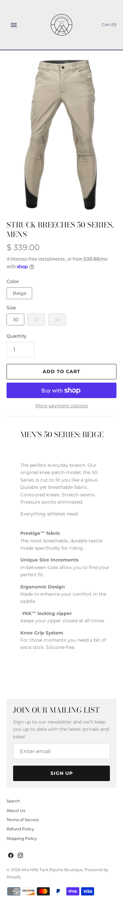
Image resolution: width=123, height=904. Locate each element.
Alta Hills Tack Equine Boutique (52, 869)
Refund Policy (20, 828)
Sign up (62, 773)
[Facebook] (10, 856)
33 (36, 319)
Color (13, 281)
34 (57, 319)
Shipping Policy (22, 838)
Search (13, 800)
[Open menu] (14, 25)
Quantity (17, 336)
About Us (16, 810)
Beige (19, 293)
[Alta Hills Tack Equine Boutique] (61, 24)
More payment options (61, 406)
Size (11, 308)
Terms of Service (23, 819)
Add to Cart (61, 371)
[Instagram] (20, 856)
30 (15, 319)
